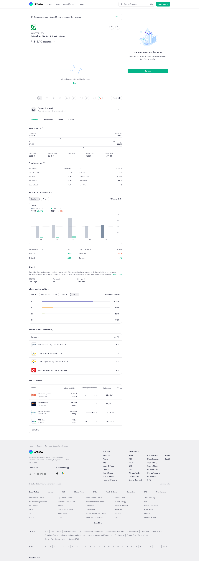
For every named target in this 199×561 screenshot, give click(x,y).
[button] (43, 128)
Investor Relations (110, 480)
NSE (46, 531)
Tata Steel (90, 505)
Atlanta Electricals (44, 411)
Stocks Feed (120, 497)
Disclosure (145, 531)
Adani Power (62, 513)
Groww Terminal (135, 480)
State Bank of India (65, 509)
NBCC (117, 517)
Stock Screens (153, 459)
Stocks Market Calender (95, 501)
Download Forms (51, 535)
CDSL (60, 517)
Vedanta (147, 513)
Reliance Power (150, 517)
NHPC (31, 509)
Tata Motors (33, 505)
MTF (131, 462)
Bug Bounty (119, 535)
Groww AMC (152, 476)
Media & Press (108, 466)
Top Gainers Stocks (36, 497)
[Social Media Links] (30, 474)
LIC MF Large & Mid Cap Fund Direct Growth (53, 362)
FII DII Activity (149, 497)
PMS (149, 480)
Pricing (105, 459)
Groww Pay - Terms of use (137, 535)
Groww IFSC (74, 539)
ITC (30, 513)
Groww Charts (152, 466)
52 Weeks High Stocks (38, 501)
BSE (52, 531)
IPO (130, 469)
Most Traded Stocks (94, 497)
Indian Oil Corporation (94, 517)
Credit (167, 459)
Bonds (167, 455)
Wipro (31, 517)
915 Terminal (152, 455)
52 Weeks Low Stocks (66, 501)
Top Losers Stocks (65, 497)
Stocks (132, 455)
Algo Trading (152, 462)
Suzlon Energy (120, 501)
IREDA (60, 505)
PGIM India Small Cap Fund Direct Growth (52, 345)
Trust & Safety (108, 476)
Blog (104, 462)
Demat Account (153, 473)
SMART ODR (157, 531)
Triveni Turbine (43, 402)
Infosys (118, 513)
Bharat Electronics (151, 505)
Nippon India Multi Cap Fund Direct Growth (52, 370)
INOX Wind (41, 420)
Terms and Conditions (72, 531)
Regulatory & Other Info (114, 531)
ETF (130, 466)
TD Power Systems (44, 394)
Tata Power (90, 509)
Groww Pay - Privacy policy (55, 539)
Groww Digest (152, 469)
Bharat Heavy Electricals (96, 513)
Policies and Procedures (93, 531)
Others (165, 546)
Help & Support (108, 473)
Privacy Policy (132, 531)
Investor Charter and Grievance (100, 535)
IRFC (146, 501)
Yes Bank (118, 509)
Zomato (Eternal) (121, 505)
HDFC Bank (148, 509)
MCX (59, 531)
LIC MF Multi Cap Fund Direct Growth (50, 353)
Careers (106, 469)
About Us (106, 455)
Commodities (134, 476)
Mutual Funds (134, 473)
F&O (130, 459)
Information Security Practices (73, 535)
